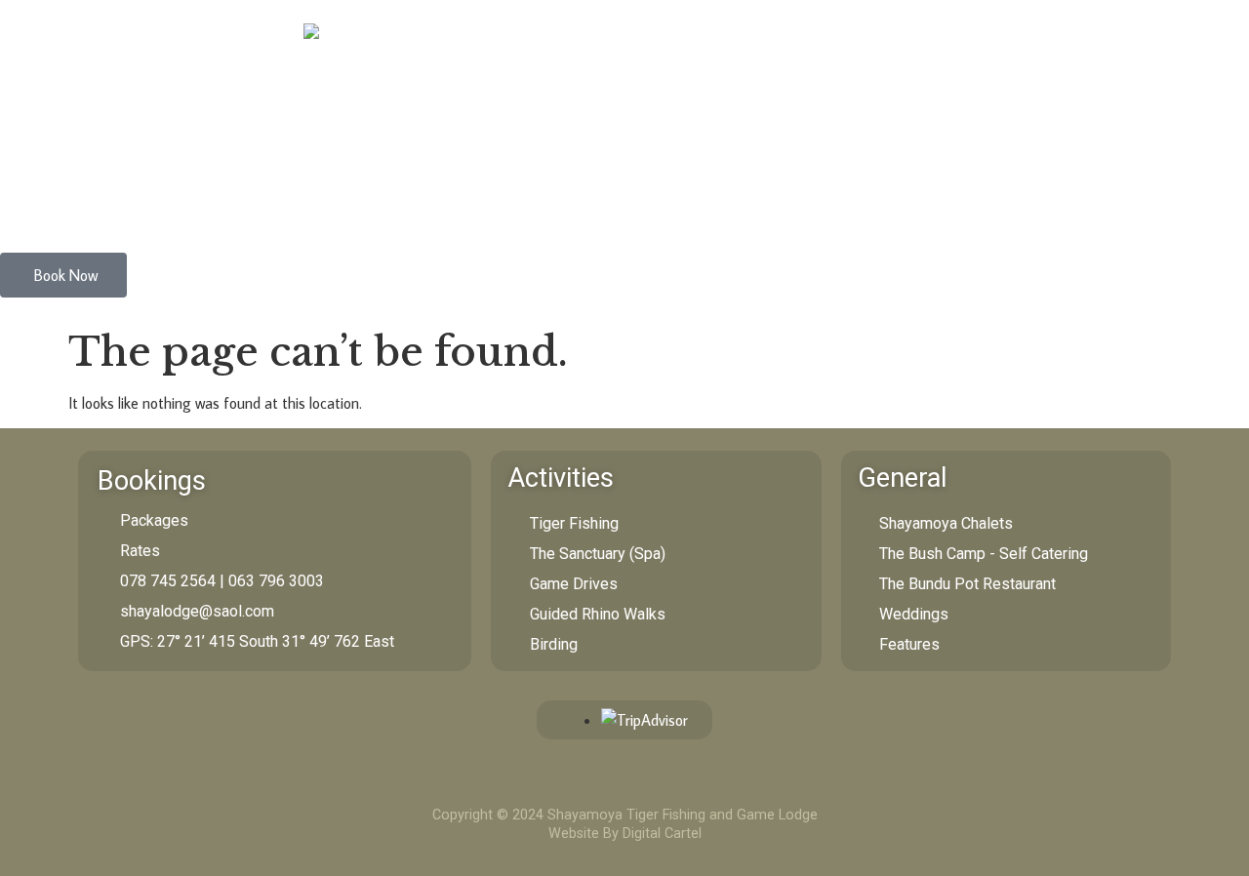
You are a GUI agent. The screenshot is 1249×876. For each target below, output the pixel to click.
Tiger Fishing (204, 207)
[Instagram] (604, 784)
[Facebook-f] (640, 784)
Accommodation (72, 207)
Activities (313, 207)
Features (409, 207)
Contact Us (587, 207)
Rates (494, 207)
